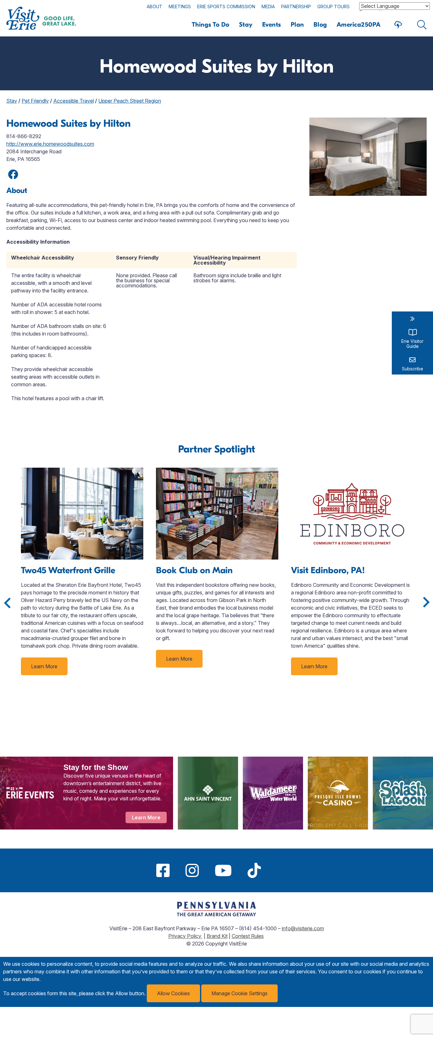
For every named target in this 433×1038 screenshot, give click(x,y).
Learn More (44, 666)
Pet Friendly (35, 101)
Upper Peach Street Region (129, 101)
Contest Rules (248, 936)
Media (268, 6)
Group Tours (333, 6)
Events (271, 24)
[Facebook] (163, 870)
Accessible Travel (73, 101)
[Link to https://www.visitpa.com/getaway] (216, 914)
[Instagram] (192, 870)
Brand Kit (217, 936)
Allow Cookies (173, 993)
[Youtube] (223, 870)
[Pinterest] (276, 870)
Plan (297, 24)
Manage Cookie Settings (239, 993)
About (154, 6)
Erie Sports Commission (226, 6)
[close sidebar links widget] (412, 318)
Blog (320, 24)
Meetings (180, 6)
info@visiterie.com (303, 928)
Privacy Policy (185, 936)
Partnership (296, 6)
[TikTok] (254, 870)
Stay (246, 24)
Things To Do (210, 24)
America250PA (359, 24)
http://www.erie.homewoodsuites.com (50, 144)
